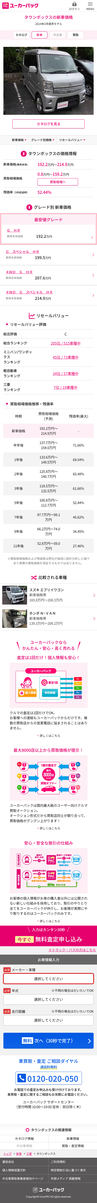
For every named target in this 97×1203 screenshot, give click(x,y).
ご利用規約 (58, 1162)
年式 (15, 990)
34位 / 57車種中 (66, 373)
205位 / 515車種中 (66, 343)
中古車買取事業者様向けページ (22, 1178)
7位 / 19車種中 (65, 387)
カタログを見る (48, 123)
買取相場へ (58, 182)
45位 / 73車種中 (66, 357)
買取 (76, 35)
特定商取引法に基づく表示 (68, 1170)
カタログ (21, 35)
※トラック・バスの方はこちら (72, 949)
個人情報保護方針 (14, 1170)
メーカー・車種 (23, 969)
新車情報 (73, 1138)
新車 (39, 35)
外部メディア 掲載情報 (66, 1178)
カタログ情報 (24, 1138)
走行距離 (18, 1011)
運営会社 (8, 1162)
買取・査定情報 (73, 1145)
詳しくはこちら (50, 735)
